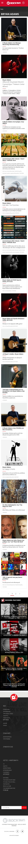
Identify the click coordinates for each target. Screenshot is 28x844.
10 (3, 764)
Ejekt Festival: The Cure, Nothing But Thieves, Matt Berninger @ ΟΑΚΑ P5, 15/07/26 (14, 685)
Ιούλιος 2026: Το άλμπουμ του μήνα (14, 635)
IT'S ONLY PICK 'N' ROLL (9, 782)
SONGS (5, 725)
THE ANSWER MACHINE (9, 788)
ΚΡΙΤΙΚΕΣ (6, 720)
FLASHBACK (6, 772)
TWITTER (22, 831)
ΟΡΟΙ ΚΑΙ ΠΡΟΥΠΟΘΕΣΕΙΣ (14, 835)
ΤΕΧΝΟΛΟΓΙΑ (6, 718)
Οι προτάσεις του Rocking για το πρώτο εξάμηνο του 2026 (14, 617)
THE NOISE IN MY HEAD (9, 780)
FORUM (5, 790)
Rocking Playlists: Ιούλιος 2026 (14, 652)
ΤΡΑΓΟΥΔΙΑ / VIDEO (8, 713)
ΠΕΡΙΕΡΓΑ (5, 715)
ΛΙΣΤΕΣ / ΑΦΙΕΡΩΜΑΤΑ (10, 760)
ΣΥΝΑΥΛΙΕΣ (6, 733)
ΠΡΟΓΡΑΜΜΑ (6, 739)
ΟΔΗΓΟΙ (5, 766)
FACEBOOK (17, 831)
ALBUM (5, 723)
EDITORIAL (6, 778)
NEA (4, 706)
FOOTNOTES (6, 784)
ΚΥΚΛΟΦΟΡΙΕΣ (6, 711)
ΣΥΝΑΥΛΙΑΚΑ (6, 709)
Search (23, 3)
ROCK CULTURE (7, 786)
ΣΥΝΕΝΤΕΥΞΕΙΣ (8, 747)
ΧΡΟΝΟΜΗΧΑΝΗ (7, 770)
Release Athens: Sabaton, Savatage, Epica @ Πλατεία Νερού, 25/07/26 (14, 668)
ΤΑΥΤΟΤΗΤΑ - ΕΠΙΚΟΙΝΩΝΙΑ (9, 831)
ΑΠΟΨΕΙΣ (6, 774)
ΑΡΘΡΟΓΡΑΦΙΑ (7, 768)
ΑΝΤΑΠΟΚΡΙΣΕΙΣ (7, 737)
